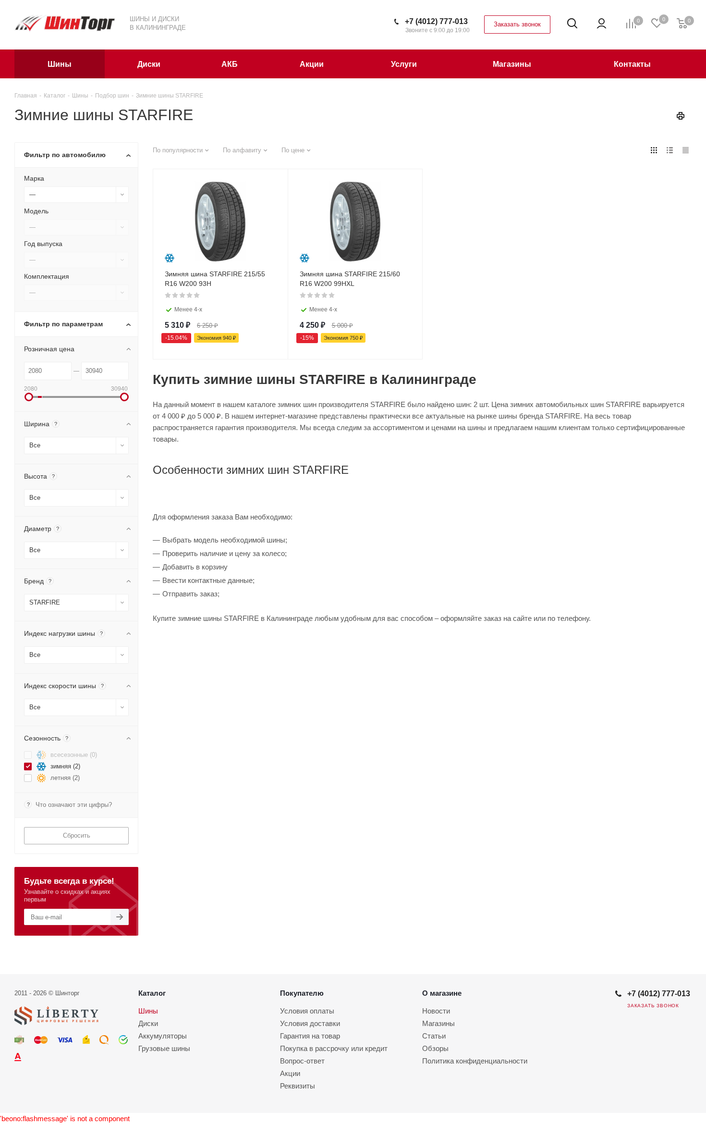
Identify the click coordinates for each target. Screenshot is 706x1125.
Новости (436, 1011)
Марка (34, 178)
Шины (148, 1011)
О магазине (442, 993)
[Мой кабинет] (601, 23)
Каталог (152, 993)
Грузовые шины (164, 1048)
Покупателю (302, 993)
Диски (148, 1023)
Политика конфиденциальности (474, 1061)
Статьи (434, 1036)
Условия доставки (310, 1023)
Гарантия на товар (310, 1036)
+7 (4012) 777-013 (436, 21)
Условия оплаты (307, 1011)
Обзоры (435, 1048)
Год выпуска (43, 243)
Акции (290, 1073)
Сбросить (76, 835)
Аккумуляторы (162, 1036)
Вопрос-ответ (302, 1061)
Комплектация (46, 276)
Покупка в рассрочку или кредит (334, 1048)
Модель (36, 211)
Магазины (438, 1023)
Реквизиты (297, 1086)
